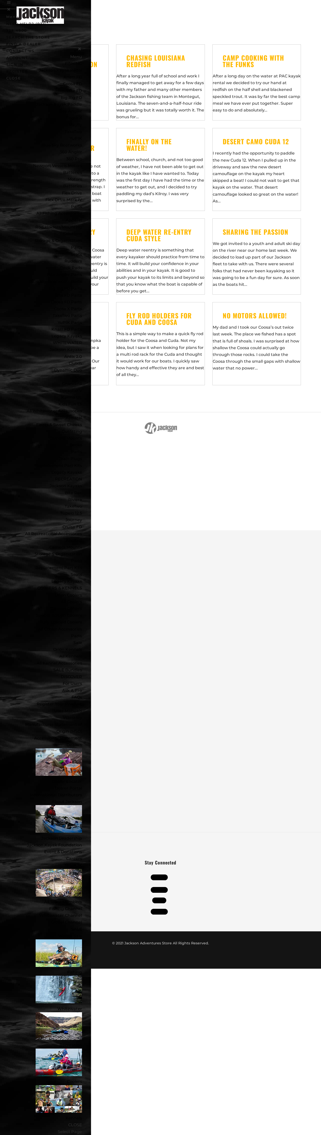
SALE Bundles (67, 670)
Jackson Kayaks (66, 349)
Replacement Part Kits (58, 465)
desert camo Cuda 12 (256, 141)
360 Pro (74, 159)
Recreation (70, 1045)
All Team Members (63, 902)
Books (75, 445)
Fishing (74, 972)
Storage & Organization (58, 554)
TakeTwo (73, 131)
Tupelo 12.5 (71, 513)
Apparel (74, 220)
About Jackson (67, 801)
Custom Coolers (66, 608)
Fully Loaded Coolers (61, 622)
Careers (74, 858)
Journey (73, 520)
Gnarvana (72, 383)
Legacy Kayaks (66, 336)
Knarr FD (72, 77)
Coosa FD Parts (66, 302)
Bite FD (74, 90)
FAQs (76, 697)
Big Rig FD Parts (65, 288)
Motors (75, 179)
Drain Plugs (70, 458)
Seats (76, 254)
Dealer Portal (68, 788)
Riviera (75, 499)
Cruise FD (72, 527)
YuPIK (76, 138)
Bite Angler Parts (64, 274)
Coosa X (74, 117)
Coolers (74, 1081)
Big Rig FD (71, 97)
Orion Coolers (68, 595)
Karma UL (71, 397)
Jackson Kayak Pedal (60, 70)
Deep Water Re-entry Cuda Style (159, 235)
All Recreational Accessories (53, 533)
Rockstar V (71, 390)
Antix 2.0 (73, 356)
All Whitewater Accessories (54, 411)
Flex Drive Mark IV (63, 199)
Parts (76, 206)
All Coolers (71, 601)
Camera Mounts (65, 438)
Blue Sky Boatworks (61, 145)
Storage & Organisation (58, 240)
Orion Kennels (67, 649)
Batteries (72, 186)
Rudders (73, 261)
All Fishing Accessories (59, 213)
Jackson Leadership (61, 838)
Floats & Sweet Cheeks (59, 424)
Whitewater (69, 1008)
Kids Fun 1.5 (70, 404)
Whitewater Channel (60, 915)
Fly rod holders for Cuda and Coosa (159, 319)
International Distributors (56, 795)
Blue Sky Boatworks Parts (55, 281)
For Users (72, 683)
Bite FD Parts (68, 295)
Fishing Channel (65, 908)
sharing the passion (255, 232)
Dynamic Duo (68, 370)
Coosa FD (72, 83)
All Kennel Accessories (59, 663)
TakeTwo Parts (67, 315)
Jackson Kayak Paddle (59, 104)
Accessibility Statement (58, 738)
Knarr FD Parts (66, 329)
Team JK (73, 865)
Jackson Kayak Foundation (54, 845)
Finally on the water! (149, 145)
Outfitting (72, 431)
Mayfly (75, 124)
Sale (77, 642)
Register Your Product (59, 704)
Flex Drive (72, 193)
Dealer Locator (67, 781)
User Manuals (68, 710)
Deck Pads (71, 268)
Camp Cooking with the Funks (253, 61)
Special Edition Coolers (59, 615)
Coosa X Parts (68, 308)
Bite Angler (70, 111)
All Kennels (70, 656)
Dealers (74, 744)
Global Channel (66, 922)
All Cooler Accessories (60, 629)
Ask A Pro (72, 690)
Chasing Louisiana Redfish (155, 61)
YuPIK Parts (70, 322)
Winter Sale (70, 936)
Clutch (75, 363)
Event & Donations (63, 851)
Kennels (73, 1118)
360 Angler (71, 152)
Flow (77, 376)
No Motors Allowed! (255, 315)
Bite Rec (73, 492)
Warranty (72, 717)
